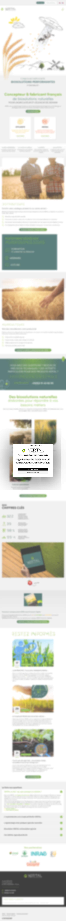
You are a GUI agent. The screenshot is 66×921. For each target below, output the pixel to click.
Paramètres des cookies (33, 472)
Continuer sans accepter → (36, 445)
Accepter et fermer (33, 469)
